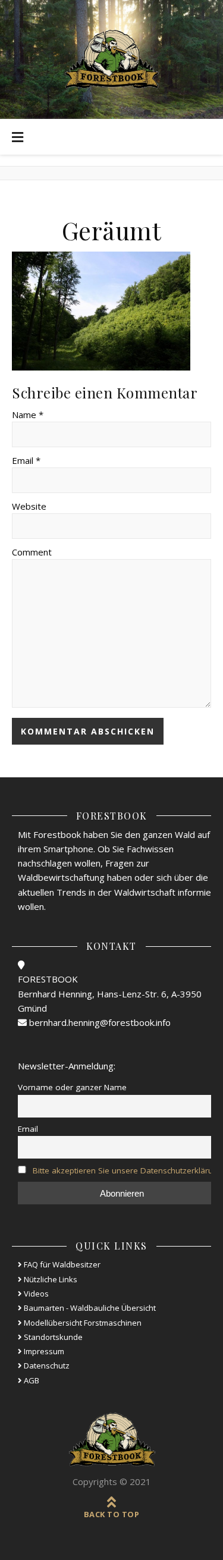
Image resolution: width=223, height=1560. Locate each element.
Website (29, 506)
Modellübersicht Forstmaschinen (82, 1322)
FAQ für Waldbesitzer (61, 1264)
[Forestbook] (111, 1439)
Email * (26, 460)
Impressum (43, 1351)
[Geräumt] (111, 311)
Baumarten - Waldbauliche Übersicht (89, 1307)
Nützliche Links (49, 1279)
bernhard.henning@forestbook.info (99, 1022)
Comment (32, 552)
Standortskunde (52, 1337)
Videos (35, 1293)
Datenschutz (46, 1365)
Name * (27, 414)
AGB (30, 1380)
